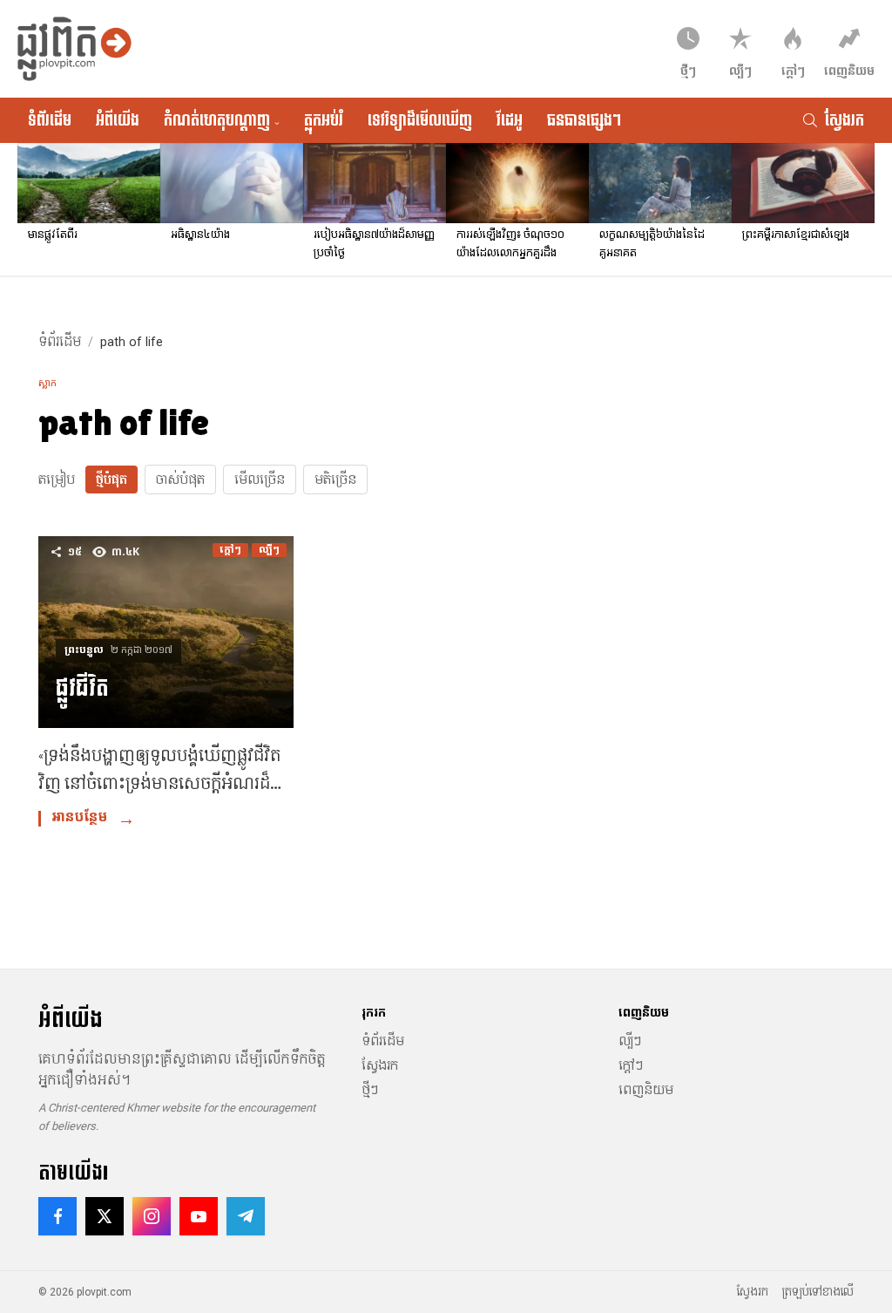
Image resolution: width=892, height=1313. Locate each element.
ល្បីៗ (629, 1041)
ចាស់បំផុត (180, 479)
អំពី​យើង (117, 120)
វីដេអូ (510, 120)
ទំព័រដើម (49, 120)
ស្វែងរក (380, 1065)
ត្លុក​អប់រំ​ (323, 120)
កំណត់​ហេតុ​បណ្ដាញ (222, 120)
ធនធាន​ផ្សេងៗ (584, 120)
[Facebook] (57, 1216)
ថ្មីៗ (370, 1090)
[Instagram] (151, 1216)
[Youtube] (198, 1216)
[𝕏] (104, 1216)
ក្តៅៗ (630, 1065)
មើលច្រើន (259, 479)
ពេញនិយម (645, 1090)
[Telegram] (245, 1216)
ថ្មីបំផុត (111, 479)
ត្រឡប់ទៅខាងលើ (818, 1292)
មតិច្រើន (335, 479)
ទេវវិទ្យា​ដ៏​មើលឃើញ (420, 120)
